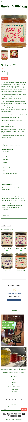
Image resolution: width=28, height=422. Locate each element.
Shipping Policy (14, 388)
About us (14, 382)
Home (2, 13)
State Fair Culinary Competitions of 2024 (14, 313)
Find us (14, 381)
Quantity (3, 71)
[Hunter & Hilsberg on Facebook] (9, 399)
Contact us (14, 384)
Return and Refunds (14, 389)
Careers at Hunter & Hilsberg (14, 386)
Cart (26, 1)
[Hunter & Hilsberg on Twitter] (6, 399)
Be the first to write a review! (14, 300)
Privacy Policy (14, 391)
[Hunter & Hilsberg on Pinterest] (12, 399)
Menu (4, 1)
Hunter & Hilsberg (17, 419)
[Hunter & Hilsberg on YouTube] (18, 399)
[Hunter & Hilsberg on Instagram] (15, 399)
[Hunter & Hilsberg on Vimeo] (21, 399)
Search (14, 379)
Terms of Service (14, 393)
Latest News (14, 310)
